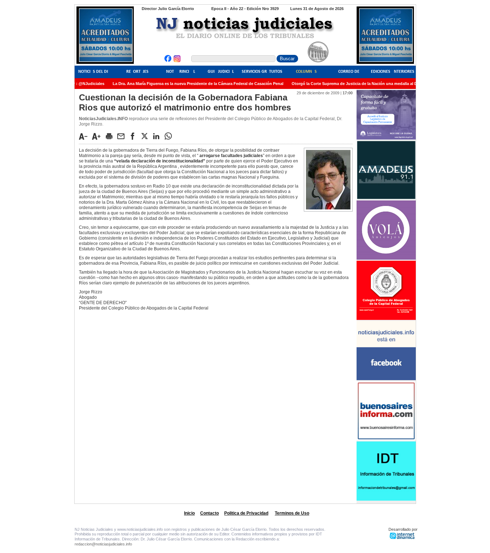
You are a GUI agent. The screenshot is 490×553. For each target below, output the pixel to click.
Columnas (306, 72)
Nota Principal (180, 72)
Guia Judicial (221, 72)
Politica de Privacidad (246, 513)
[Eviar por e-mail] (122, 136)
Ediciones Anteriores (392, 72)
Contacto (209, 513)
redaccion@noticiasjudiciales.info (103, 544)
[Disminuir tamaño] (85, 136)
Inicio (189, 513)
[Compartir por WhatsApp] (170, 136)
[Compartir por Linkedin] (158, 136)
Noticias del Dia (94, 72)
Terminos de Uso (292, 513)
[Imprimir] (110, 136)
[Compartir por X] (146, 136)
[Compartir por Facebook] (134, 136)
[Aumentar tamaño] (98, 136)
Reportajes (137, 72)
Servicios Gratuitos (262, 72)
